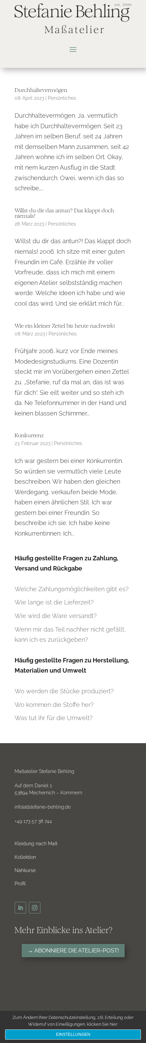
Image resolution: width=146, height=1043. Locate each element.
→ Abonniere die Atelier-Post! (73, 950)
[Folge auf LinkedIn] (20, 907)
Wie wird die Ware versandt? (56, 615)
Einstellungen (73, 1034)
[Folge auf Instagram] (34, 907)
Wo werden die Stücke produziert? (64, 691)
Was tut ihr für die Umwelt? (54, 717)
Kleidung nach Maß (36, 843)
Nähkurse (25, 870)
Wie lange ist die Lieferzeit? (54, 602)
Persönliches (62, 98)
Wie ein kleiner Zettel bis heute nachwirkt (65, 325)
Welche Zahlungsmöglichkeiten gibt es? (72, 589)
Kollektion (25, 857)
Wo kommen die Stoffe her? (54, 704)
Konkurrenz (29, 435)
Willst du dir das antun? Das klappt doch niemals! (64, 213)
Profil (20, 883)
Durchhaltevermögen (41, 90)
